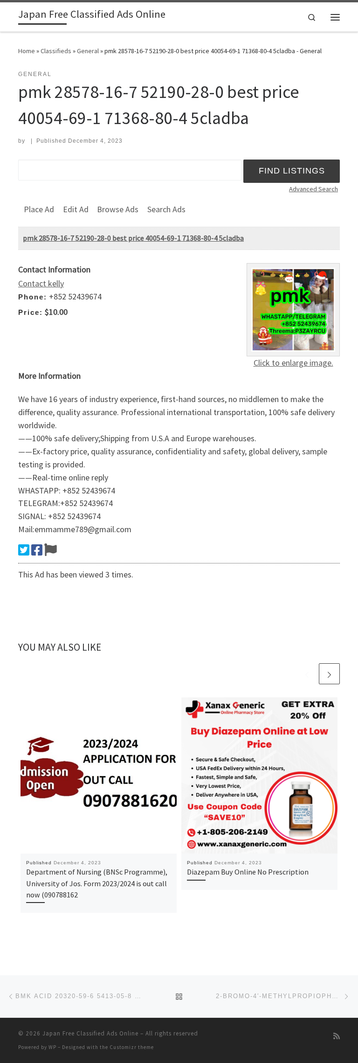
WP (52, 1047)
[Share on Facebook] (36, 550)
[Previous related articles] (306, 673)
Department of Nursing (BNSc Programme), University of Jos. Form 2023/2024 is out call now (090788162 (96, 883)
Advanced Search (313, 189)
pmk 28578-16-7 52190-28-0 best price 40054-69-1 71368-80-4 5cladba (133, 238)
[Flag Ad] (50, 550)
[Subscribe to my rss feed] (336, 1036)
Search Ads (166, 209)
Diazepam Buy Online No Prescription (248, 871)
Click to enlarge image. (293, 362)
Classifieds (56, 51)
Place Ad (39, 209)
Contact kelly (41, 283)
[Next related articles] (329, 673)
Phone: (32, 297)
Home (26, 51)
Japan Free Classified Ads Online (90, 1033)
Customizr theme (132, 1047)
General (88, 51)
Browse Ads (117, 209)
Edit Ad (76, 209)
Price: (30, 312)
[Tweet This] (23, 550)
